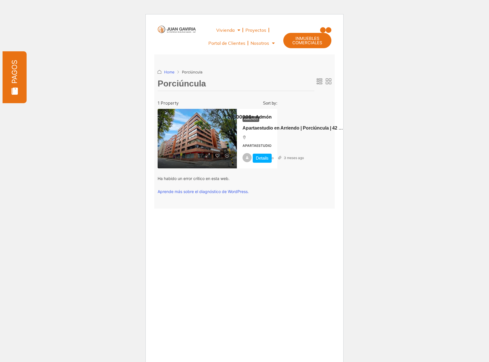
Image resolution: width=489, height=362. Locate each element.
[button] (323, 30)
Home (169, 72)
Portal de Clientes (226, 43)
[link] (197, 138)
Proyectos (255, 30)
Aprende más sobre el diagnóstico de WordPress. (203, 191)
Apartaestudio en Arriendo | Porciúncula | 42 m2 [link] (294, 128)
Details (262, 158)
